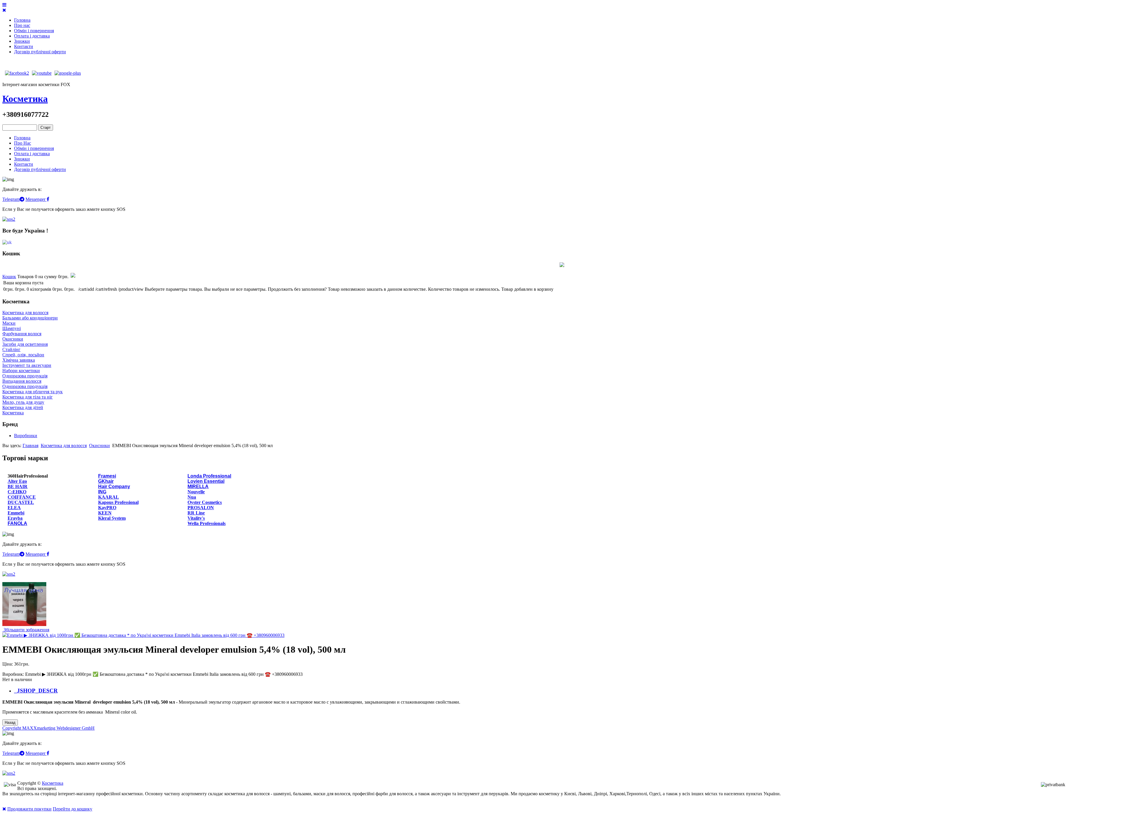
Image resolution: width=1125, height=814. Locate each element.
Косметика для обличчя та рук (32, 391)
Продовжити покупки (29, 808)
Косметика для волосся (25, 312)
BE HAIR (18, 486)
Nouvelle (196, 491)
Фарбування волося (21, 333)
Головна (22, 20)
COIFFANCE (22, 497)
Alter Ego (17, 481)
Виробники (25, 435)
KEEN (105, 512)
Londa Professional (209, 475)
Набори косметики (21, 370)
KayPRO (107, 507)
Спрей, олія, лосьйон (23, 354)
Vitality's (196, 518)
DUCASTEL (21, 502)
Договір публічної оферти (40, 51)
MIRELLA (198, 486)
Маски (9, 323)
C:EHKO (17, 491)
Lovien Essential (206, 481)
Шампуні (11, 328)
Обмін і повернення (34, 30)
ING (102, 491)
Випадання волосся (21, 381)
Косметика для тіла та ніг (27, 396)
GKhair (106, 481)
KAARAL (108, 497)
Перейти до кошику (72, 808)
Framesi (107, 475)
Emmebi (16, 512)
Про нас (22, 25)
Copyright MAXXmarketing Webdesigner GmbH (48, 728)
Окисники (12, 338)
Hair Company (114, 486)
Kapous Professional (118, 502)
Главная (30, 445)
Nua (192, 497)
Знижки (22, 41)
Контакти (23, 46)
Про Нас (22, 143)
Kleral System (112, 518)
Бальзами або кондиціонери (30, 317)
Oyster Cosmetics (205, 502)
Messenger (36, 199)
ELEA (14, 507)
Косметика (25, 98)
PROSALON (201, 507)
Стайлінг (11, 349)
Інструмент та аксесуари (26, 365)
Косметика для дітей (22, 407)
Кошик (9, 276)
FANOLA (17, 523)
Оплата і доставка (32, 35)
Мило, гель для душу (23, 402)
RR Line (196, 512)
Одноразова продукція (24, 375)
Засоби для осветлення (25, 344)
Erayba (15, 518)
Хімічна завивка (18, 360)
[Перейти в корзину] (72, 276)
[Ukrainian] (7, 241)
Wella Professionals (207, 523)
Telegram (11, 199)
